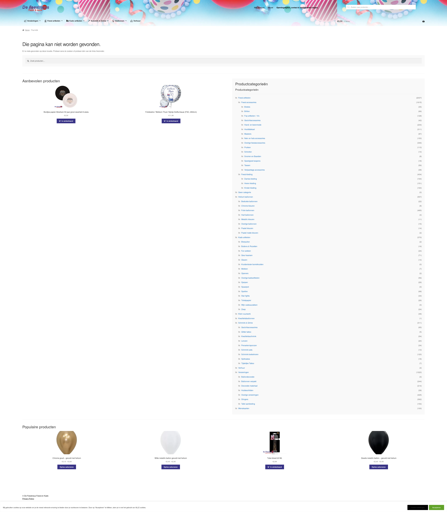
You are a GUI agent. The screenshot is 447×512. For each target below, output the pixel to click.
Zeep (243, 309)
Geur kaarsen (246, 255)
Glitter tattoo (246, 332)
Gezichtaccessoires (252, 120)
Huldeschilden (247, 390)
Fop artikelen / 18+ (252, 115)
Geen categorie (244, 192)
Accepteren (436, 507)
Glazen (244, 259)
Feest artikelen (53, 20)
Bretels (247, 106)
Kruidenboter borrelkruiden (252, 264)
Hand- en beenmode (252, 124)
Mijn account (259, 7)
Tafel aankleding (248, 403)
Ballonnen (119, 20)
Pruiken (247, 147)
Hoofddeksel (249, 129)
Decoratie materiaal (249, 385)
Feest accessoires (248, 102)
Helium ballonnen (245, 196)
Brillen (247, 111)
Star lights (245, 295)
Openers (244, 273)
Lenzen (244, 340)
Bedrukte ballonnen (249, 201)
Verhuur (137, 20)
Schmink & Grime (98, 20)
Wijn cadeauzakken (249, 304)
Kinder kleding (250, 187)
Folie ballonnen (247, 210)
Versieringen (32, 20)
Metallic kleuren (247, 219)
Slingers (244, 399)
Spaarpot (245, 286)
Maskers (247, 133)
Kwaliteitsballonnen (246, 318)
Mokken (244, 268)
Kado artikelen (75, 20)
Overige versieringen (250, 394)
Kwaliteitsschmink (248, 336)
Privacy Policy (28, 498)
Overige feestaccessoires (254, 142)
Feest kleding (246, 174)
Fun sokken (246, 250)
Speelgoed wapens (252, 160)
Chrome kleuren (248, 205)
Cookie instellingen (418, 507)
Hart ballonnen (247, 215)
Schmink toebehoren (249, 354)
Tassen (247, 165)
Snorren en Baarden (252, 156)
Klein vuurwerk (244, 313)
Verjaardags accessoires (254, 169)
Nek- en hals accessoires (254, 138)
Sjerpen (244, 282)
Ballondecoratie (247, 376)
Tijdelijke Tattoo (247, 363)
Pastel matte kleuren (249, 232)
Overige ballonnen (249, 223)
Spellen (244, 291)
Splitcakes (245, 359)
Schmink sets (246, 349)
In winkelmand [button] (67, 121)
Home (27, 30)
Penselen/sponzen (249, 345)
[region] (223, 506)
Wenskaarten (243, 408)
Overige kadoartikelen (250, 277)
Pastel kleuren (247, 228)
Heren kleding (250, 183)
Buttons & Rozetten (249, 246)
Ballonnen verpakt (248, 381)
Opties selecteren (67, 467)
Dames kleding (250, 178)
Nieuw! (270, 7)
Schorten (248, 151)
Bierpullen (245, 241)
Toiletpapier (246, 300)
